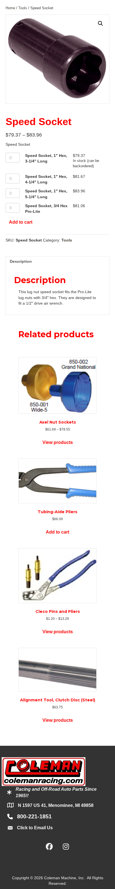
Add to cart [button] (57, 532)
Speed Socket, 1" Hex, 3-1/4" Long (46, 158)
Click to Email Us (35, 827)
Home (10, 8)
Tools (22, 8)
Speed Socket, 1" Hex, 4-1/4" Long (46, 179)
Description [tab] (21, 261)
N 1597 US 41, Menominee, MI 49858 (56, 805)
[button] (100, 23)
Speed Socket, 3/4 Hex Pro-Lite (46, 209)
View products (57, 442)
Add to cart (20, 222)
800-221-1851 (34, 816)
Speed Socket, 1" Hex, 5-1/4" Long (46, 194)
